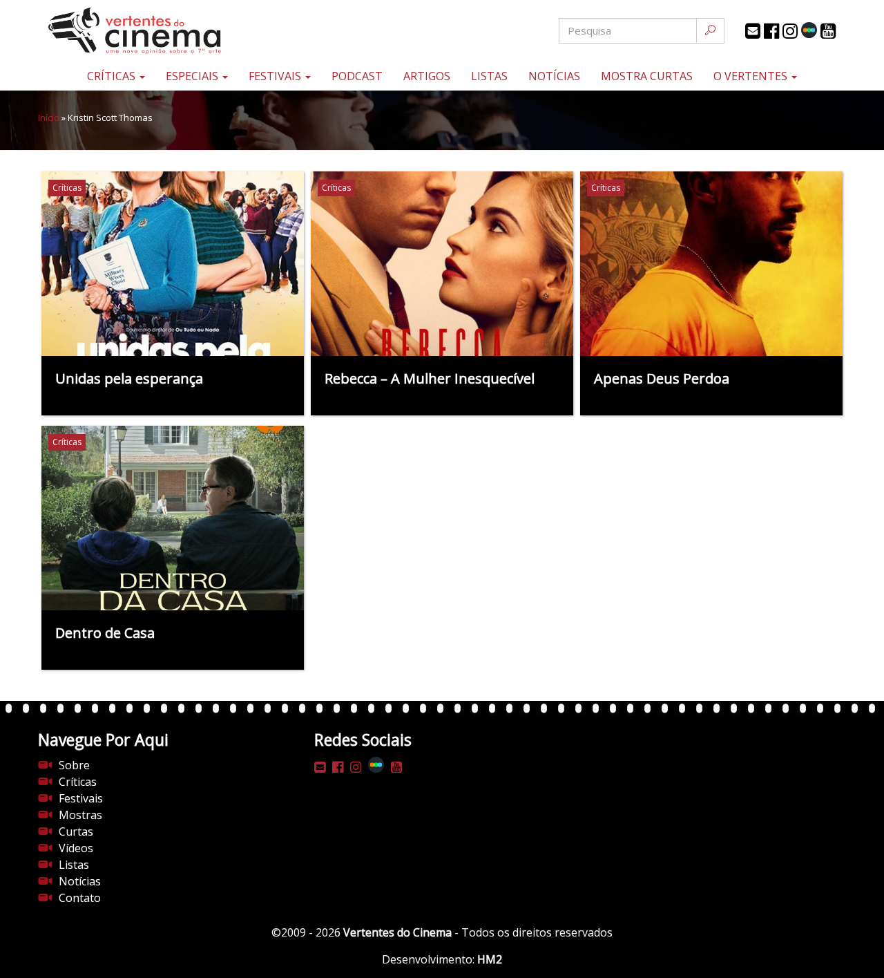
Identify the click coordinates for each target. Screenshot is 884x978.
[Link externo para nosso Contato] (752, 31)
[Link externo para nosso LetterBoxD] (809, 30)
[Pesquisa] (710, 31)
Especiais (193, 76)
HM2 (489, 959)
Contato (80, 897)
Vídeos (76, 848)
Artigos (426, 76)
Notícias (554, 76)
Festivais (276, 76)
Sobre (74, 765)
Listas (489, 76)
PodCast (357, 76)
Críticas (112, 76)
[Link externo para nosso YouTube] (828, 31)
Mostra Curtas (647, 76)
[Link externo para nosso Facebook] (771, 31)
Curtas (76, 831)
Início (48, 117)
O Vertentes (751, 76)
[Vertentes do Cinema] (172, 31)
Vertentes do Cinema (397, 932)
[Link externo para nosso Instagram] (790, 31)
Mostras (80, 814)
